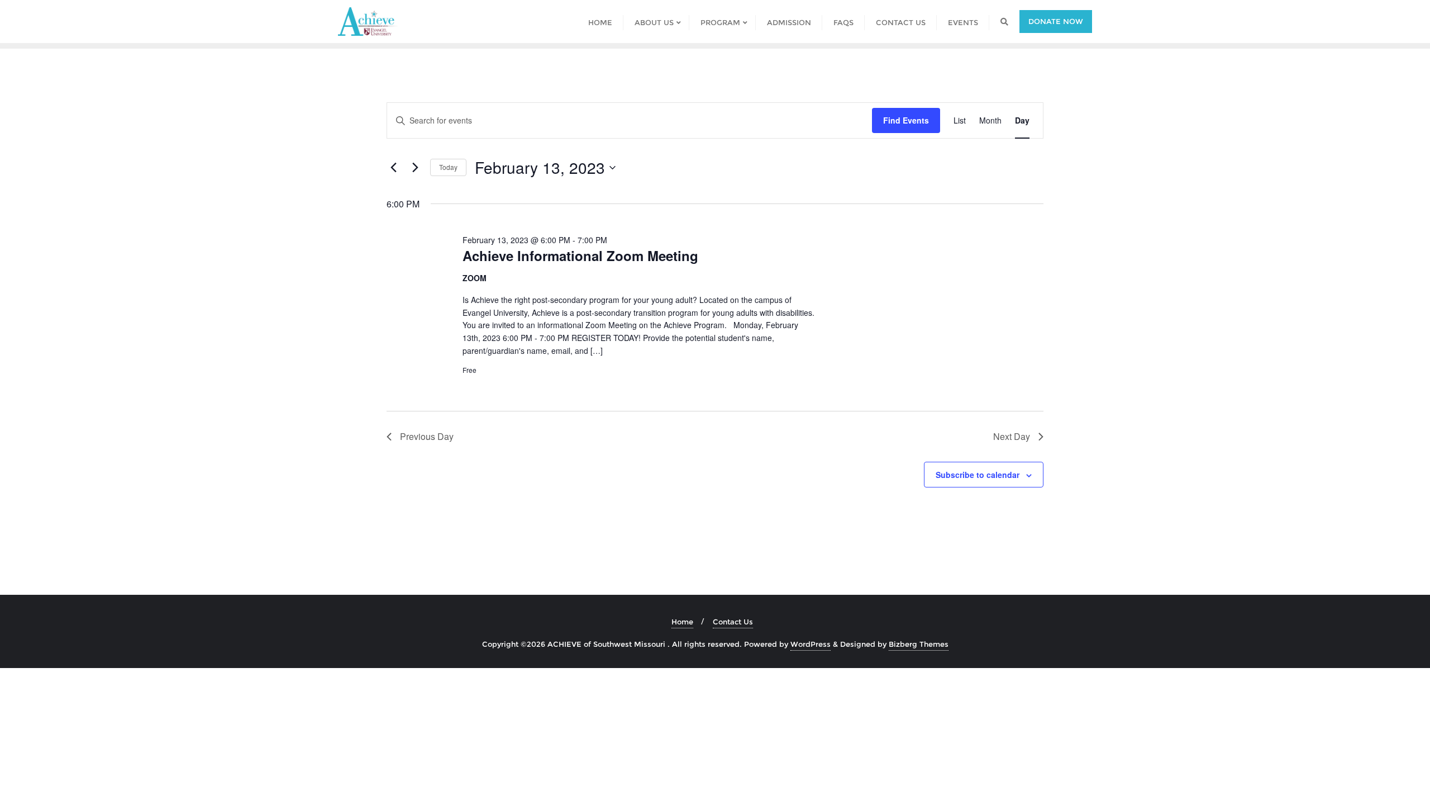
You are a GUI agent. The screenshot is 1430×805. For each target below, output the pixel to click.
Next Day (1011, 436)
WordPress (810, 644)
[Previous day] (393, 167)
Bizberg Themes (918, 644)
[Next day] (415, 167)
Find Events (906, 120)
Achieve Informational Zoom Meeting (580, 255)
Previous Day (427, 436)
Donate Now (1055, 21)
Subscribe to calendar (977, 474)
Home (682, 621)
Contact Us (733, 621)
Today (448, 167)
